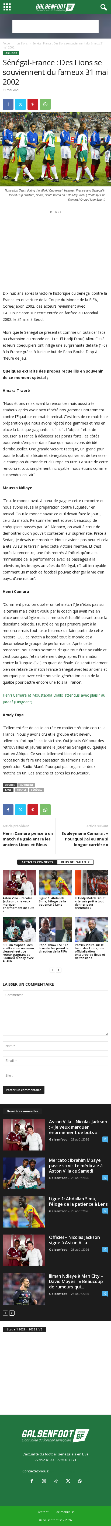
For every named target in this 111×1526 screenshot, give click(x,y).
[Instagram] (44, 1481)
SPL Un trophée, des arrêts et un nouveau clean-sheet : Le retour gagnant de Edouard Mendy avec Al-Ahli (18, 953)
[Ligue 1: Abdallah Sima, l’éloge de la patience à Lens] (55, 882)
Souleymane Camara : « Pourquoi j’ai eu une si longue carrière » (84, 838)
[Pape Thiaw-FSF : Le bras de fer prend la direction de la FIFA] (55, 929)
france (21, 789)
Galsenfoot (58, 1139)
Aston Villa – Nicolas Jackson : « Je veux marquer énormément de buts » (78, 1127)
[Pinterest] (32, 104)
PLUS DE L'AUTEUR (75, 862)
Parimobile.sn (65, 1512)
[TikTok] (56, 1481)
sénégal (36, 789)
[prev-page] (52, 970)
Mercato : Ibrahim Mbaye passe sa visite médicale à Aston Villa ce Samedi (76, 1165)
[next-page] (58, 970)
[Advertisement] (55, 26)
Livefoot (42, 1512)
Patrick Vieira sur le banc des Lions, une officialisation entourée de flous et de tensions (90, 951)
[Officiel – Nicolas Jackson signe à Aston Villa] (24, 1250)
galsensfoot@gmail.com (69, 1471)
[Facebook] (8, 104)
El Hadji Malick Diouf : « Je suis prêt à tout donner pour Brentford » (90, 903)
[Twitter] (20, 104)
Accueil (7, 43)
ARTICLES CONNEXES (37, 862)
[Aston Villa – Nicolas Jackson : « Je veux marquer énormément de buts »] (19, 882)
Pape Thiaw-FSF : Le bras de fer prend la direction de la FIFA (53, 948)
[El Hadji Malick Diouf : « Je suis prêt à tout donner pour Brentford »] (91, 882)
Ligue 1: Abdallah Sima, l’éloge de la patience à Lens (52, 901)
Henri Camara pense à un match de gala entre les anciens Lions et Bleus (28, 838)
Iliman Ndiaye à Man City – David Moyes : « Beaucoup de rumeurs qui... (76, 1281)
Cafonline (26, 785)
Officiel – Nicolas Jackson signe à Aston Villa (74, 1240)
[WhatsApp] (45, 104)
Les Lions (21, 43)
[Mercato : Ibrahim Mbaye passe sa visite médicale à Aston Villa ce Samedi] (24, 1173)
